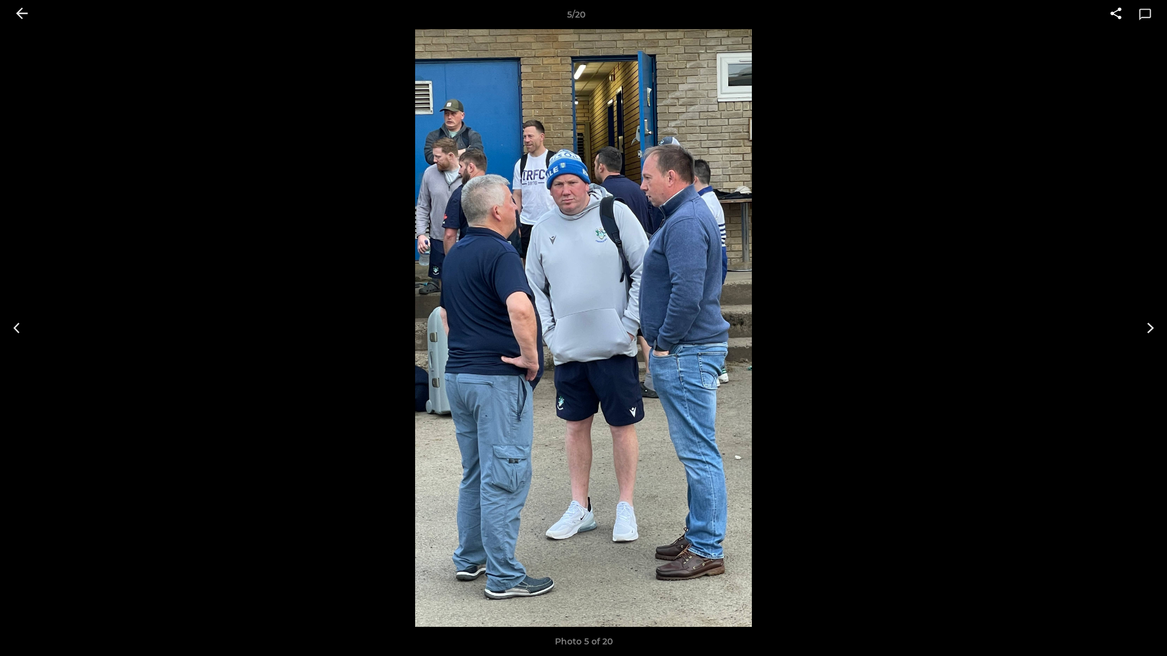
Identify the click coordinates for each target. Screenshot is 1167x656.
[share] (1116, 14)
